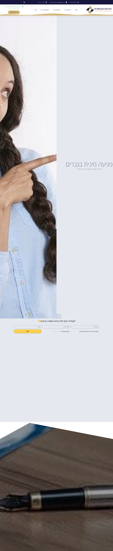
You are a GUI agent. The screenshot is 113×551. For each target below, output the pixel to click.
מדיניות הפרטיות (56, 331)
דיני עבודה (68, 10)
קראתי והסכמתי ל (60, 331)
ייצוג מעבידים (45, 10)
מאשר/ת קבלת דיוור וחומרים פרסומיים (88, 331)
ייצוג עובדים (57, 10)
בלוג (36, 10)
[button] (24, 2)
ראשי (76, 10)
